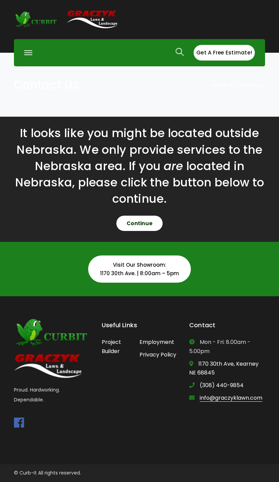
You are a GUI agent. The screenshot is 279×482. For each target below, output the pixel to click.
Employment (157, 342)
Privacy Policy (158, 355)
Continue (139, 223)
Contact (202, 325)
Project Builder (111, 346)
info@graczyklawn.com (231, 398)
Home (218, 84)
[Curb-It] (36, 19)
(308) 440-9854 (222, 385)
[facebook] (19, 423)
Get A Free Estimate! (224, 52)
